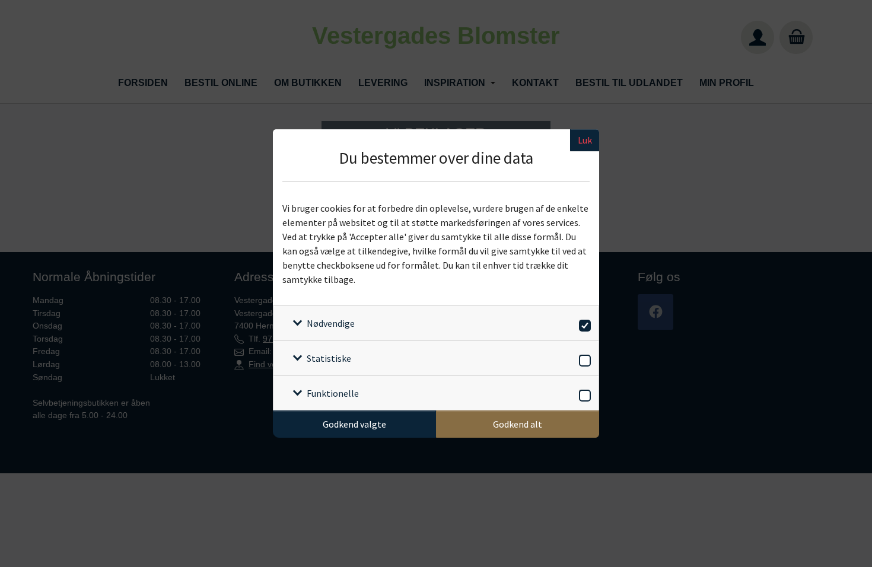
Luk (585, 140)
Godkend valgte (354, 424)
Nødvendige (331, 323)
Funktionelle (333, 393)
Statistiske (329, 358)
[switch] (583, 323)
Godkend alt (517, 424)
